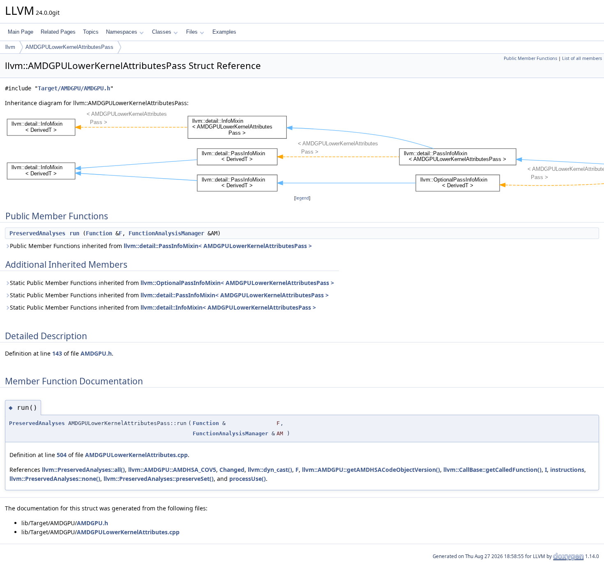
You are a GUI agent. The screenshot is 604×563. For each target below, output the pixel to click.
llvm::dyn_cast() (270, 469)
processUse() (247, 479)
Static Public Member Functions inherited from (172, 283)
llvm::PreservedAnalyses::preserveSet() (159, 479)
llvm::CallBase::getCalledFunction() (492, 469)
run (74, 233)
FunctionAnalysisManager (166, 233)
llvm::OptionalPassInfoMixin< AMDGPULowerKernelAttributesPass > (237, 283)
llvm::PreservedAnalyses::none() (54, 479)
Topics (91, 32)
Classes (161, 32)
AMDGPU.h (96, 353)
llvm (10, 47)
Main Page (20, 32)
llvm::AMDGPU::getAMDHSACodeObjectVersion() (371, 469)
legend (302, 198)
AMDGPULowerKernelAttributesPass (69, 47)
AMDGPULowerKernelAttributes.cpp (136, 455)
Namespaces (121, 32)
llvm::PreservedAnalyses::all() (83, 469)
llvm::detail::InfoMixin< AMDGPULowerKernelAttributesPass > (228, 307)
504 (62, 455)
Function (99, 233)
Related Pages (58, 32)
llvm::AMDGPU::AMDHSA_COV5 (172, 469)
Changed (231, 469)
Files (192, 32)
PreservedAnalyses (37, 233)
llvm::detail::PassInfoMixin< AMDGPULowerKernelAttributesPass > (218, 246)
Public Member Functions (530, 58)
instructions (567, 469)
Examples (224, 32)
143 (57, 353)
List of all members (582, 58)
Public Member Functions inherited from (161, 246)
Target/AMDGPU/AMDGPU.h (74, 88)
